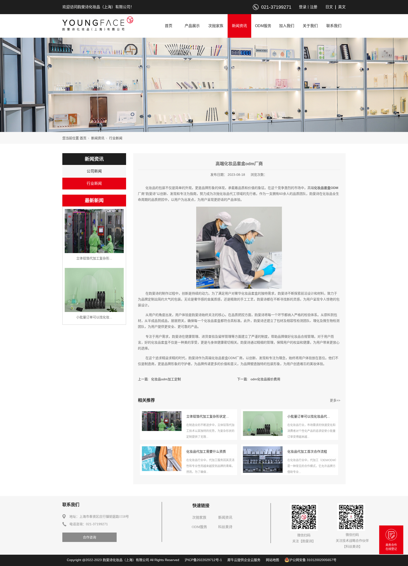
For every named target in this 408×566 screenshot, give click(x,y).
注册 (313, 7)
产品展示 (192, 26)
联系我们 (333, 26)
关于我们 (310, 26)
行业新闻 (115, 138)
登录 (302, 7)
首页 (168, 26)
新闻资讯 (239, 26)
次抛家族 (215, 26)
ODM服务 (263, 26)
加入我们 (286, 26)
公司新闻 (94, 171)
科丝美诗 (225, 527)
